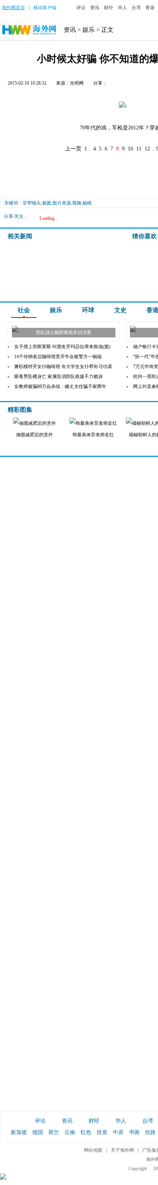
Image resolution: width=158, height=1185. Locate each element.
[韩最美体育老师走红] (93, 423)
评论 (81, 7)
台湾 (136, 7)
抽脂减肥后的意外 (34, 434)
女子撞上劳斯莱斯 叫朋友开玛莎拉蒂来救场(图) (62, 346)
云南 (69, 1132)
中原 (118, 1132)
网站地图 (93, 1150)
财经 (108, 7)
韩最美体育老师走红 (93, 434)
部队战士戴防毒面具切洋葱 (63, 332)
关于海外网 (122, 1150)
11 (139, 149)
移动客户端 (44, 7)
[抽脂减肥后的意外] (34, 423)
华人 (122, 7)
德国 (37, 1132)
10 (130, 149)
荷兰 (53, 1132)
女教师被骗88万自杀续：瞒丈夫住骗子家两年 (60, 386)
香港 (150, 7)
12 (147, 149)
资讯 (94, 7)
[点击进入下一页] (123, 106)
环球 (88, 310)
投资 (102, 1132)
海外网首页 (13, 7)
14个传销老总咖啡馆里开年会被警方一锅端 (58, 356)
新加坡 (19, 1132)
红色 (86, 1132)
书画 (134, 1132)
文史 (120, 310)
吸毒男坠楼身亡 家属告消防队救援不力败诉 (58, 376)
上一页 (73, 149)
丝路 (150, 1132)
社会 (24, 310)
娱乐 (88, 29)
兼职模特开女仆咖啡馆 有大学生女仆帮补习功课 (63, 366)
